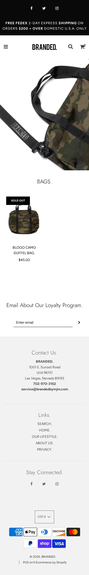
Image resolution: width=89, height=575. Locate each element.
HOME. (44, 430)
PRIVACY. (44, 449)
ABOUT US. (44, 443)
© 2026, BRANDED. (43, 556)
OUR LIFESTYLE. (44, 437)
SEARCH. (44, 424)
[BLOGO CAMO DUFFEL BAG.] (24, 219)
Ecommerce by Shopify (51, 562)
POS (26, 562)
